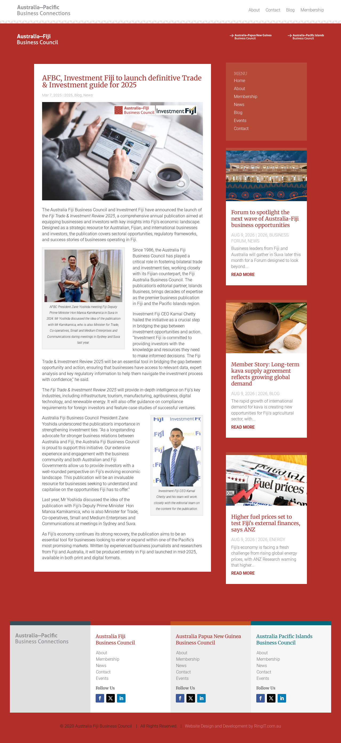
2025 (68, 95)
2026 (262, 235)
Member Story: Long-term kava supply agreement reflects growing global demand (265, 374)
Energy (277, 539)
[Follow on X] (110, 698)
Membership (312, 10)
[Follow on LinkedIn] (121, 698)
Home (239, 81)
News (88, 95)
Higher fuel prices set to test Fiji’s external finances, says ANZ (265, 523)
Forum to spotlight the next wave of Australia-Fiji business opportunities (265, 218)
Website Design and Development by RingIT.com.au (233, 726)
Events (240, 121)
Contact (273, 10)
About (254, 10)
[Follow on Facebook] (100, 698)
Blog (290, 10)
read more (243, 274)
